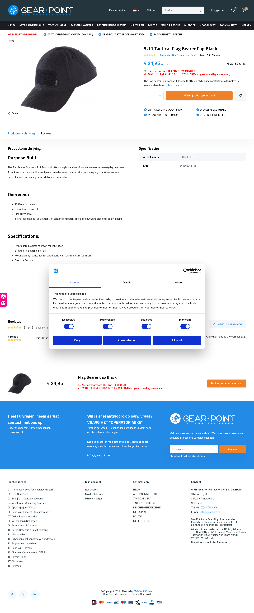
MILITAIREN (137, 25)
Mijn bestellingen (94, 494)
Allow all (177, 340)
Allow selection (127, 340)
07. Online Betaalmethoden (22, 516)
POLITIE (152, 25)
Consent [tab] (75, 282)
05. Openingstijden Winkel (22, 507)
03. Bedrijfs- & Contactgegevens (25, 498)
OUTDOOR (190, 25)
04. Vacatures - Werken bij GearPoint (27, 503)
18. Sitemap (14, 566)
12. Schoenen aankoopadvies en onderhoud (31, 539)
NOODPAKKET (208, 25)
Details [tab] (127, 282)
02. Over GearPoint (18, 494)
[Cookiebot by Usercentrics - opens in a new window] (186, 271)
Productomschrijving (21, 133)
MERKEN (246, 25)
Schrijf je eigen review (229, 324)
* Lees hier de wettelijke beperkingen (187, 456)
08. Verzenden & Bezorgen (22, 521)
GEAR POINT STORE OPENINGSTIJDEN (123, 34)
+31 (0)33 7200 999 (207, 507)
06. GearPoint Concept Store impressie (29, 512)
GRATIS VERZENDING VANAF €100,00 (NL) (70, 34)
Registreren (91, 489)
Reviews (46, 133)
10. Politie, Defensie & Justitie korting (28, 530)
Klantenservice (117, 10)
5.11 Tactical (213, 55)
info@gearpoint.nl (98, 455)
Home (11, 40)
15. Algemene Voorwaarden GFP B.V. (28, 552)
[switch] (107, 326)
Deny (77, 340)
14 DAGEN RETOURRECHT (167, 34)
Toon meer (174, 85)
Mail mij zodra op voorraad (199, 95)
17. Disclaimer (15, 561)
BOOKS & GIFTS (229, 25)
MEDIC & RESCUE (170, 25)
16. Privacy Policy (17, 557)
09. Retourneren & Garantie (22, 525)
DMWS (137, 591)
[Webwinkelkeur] (242, 591)
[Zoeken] (199, 10)
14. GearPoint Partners (20, 548)
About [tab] (179, 282)
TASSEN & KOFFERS (81, 25)
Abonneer (232, 449)
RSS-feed (148, 591)
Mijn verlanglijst (93, 498)
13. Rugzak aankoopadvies (22, 543)
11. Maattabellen (17, 534)
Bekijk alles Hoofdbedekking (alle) (178, 55)
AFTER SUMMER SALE (31, 25)
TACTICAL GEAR (57, 25)
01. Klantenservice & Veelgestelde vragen (30, 489)
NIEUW (11, 25)
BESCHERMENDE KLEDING (111, 25)
